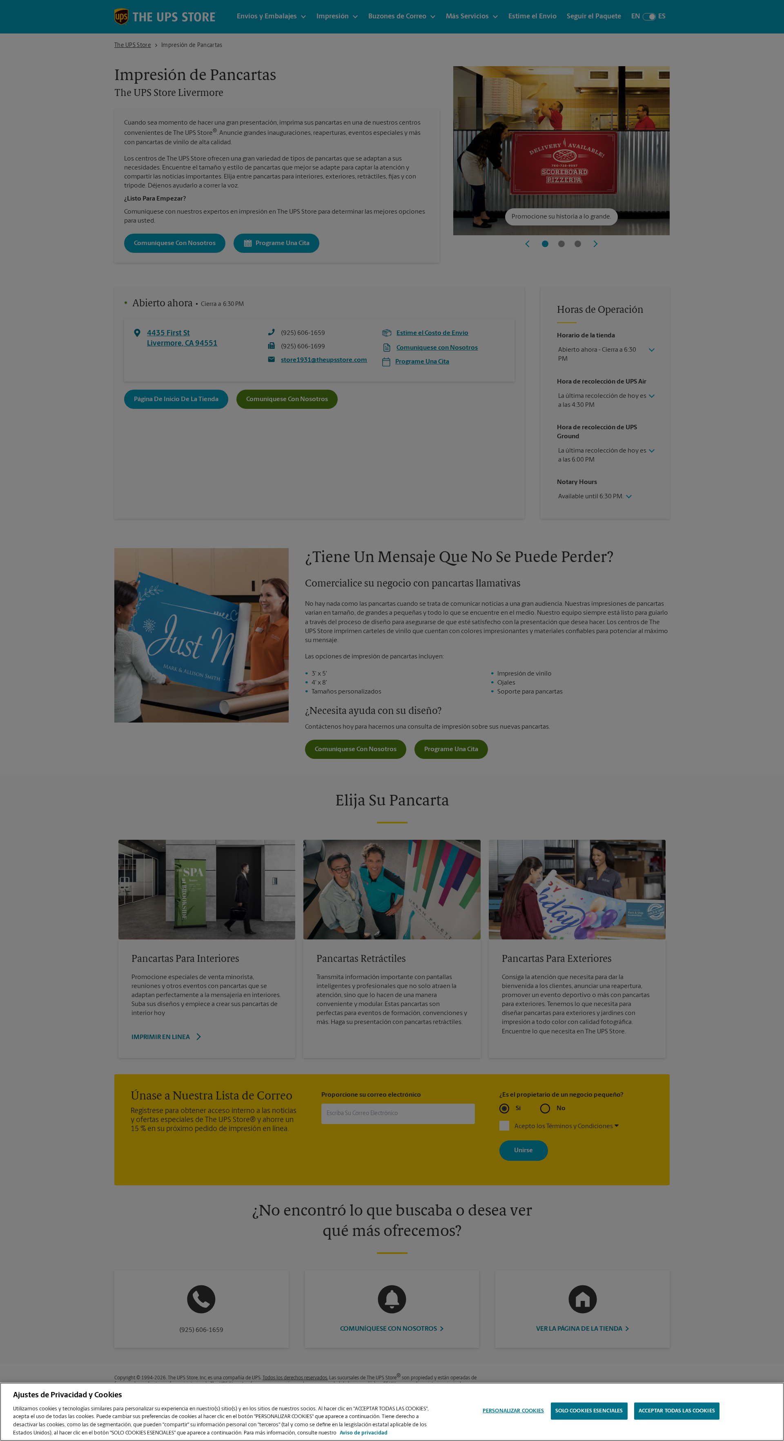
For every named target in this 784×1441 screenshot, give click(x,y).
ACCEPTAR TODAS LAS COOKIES (677, 1411)
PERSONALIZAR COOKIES (513, 1411)
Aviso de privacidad (364, 1432)
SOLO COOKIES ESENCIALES (589, 1411)
